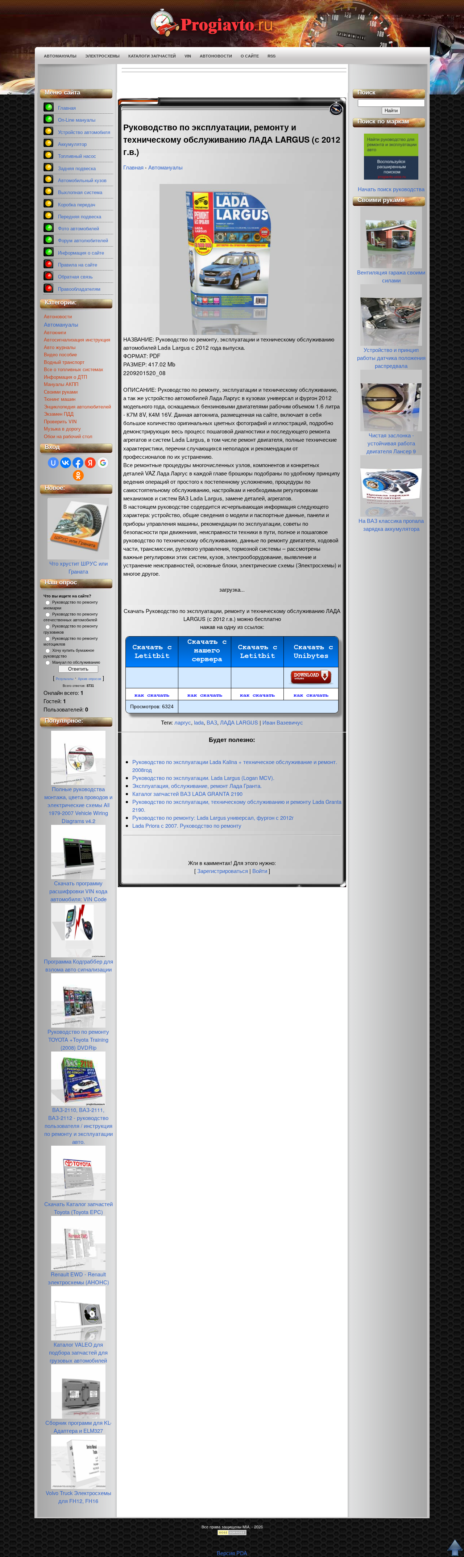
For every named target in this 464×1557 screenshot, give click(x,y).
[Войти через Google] (103, 463)
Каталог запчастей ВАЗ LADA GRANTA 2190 (187, 793)
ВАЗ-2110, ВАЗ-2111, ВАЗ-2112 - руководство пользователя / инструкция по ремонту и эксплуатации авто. (78, 1125)
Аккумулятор (72, 144)
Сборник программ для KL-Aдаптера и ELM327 (78, 1426)
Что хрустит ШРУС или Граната (78, 567)
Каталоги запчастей (152, 56)
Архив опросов (89, 679)
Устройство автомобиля (84, 132)
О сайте (250, 56)
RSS (272, 56)
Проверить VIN (60, 421)
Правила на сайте (77, 265)
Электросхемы (102, 56)
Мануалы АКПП (61, 384)
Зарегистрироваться (222, 870)
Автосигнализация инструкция (77, 339)
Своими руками (61, 391)
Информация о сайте (81, 253)
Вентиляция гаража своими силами (391, 276)
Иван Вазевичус (282, 722)
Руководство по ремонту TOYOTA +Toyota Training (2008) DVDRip (78, 1039)
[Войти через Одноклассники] (78, 475)
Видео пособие (60, 354)
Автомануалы (60, 56)
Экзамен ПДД (59, 413)
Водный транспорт (64, 361)
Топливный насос (77, 156)
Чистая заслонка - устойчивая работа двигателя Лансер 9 (391, 443)
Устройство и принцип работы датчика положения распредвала (391, 357)
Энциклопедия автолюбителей (77, 406)
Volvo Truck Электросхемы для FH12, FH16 (78, 1496)
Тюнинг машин (59, 398)
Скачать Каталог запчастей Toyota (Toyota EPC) (78, 1208)
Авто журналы (59, 347)
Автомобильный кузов (82, 180)
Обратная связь (75, 277)
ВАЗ (212, 722)
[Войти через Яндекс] (90, 462)
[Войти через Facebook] (77, 462)
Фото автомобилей (78, 228)
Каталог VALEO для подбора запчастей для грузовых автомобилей (78, 1352)
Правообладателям (79, 289)
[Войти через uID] (53, 462)
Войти (259, 870)
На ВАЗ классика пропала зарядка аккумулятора (391, 524)
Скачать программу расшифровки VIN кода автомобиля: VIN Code (78, 891)
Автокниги (55, 332)
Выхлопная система (80, 192)
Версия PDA (232, 1553)
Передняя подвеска (79, 216)
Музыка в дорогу (62, 428)
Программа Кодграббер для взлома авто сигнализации (78, 965)
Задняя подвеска (77, 168)
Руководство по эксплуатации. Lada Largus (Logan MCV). (203, 777)
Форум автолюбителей (83, 240)
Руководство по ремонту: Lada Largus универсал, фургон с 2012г (213, 817)
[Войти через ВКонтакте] (65, 462)
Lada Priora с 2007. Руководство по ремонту (186, 825)
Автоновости (216, 56)
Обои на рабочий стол (68, 436)
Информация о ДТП (65, 376)
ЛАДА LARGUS (239, 722)
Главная (67, 108)
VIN (188, 56)
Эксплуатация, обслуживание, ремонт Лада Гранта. (197, 785)
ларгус (182, 722)
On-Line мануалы (76, 120)
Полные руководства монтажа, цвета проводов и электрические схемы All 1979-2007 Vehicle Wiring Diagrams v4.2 (78, 804)
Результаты (64, 679)
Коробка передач (76, 204)
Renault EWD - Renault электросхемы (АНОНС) (78, 1278)
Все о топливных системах (73, 369)
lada (199, 722)
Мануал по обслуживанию (76, 662)
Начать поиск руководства (391, 189)
